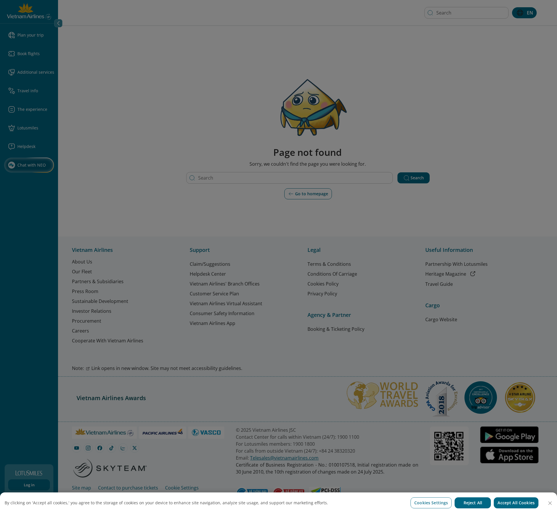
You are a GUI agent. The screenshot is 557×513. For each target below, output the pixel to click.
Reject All (473, 502)
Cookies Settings (431, 502)
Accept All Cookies (516, 502)
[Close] (550, 503)
